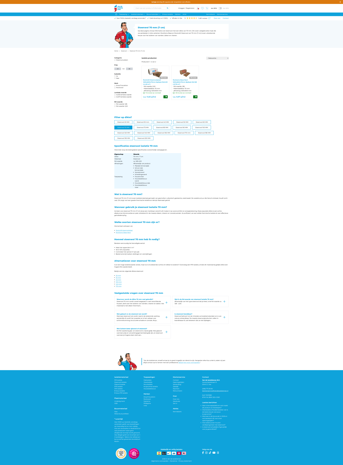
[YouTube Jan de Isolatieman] (213, 452)
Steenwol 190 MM (123, 138)
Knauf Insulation (122, 85)
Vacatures (176, 401)
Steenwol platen (122, 60)
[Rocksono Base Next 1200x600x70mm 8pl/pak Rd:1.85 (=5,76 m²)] (185, 73)
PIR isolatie (118, 380)
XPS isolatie (118, 389)
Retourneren (177, 391)
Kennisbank (210, 14)
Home (116, 51)
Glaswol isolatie (119, 384)
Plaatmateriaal (120, 398)
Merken (178, 14)
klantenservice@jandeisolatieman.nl (215, 391)
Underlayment (119, 401)
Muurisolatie (148, 384)
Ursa (145, 405)
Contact (226, 18)
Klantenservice (222, 14)
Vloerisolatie (148, 382)
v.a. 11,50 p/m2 (149, 97)
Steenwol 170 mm (184, 133)
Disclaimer (173, 461)
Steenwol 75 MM (143, 127)
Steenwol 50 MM (182, 122)
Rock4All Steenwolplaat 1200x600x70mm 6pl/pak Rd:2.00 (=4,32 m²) (155, 82)
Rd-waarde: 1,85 (121, 104)
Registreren (190, 8)
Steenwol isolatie (120, 382)
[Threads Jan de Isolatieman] (218, 452)
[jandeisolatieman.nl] (122, 8)
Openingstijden (178, 382)
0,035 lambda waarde (123, 95)
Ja (117, 76)
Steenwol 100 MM (201, 127)
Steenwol (124, 51)
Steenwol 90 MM (182, 127)
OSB (115, 403)
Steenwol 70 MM (123, 127)
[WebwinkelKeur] (134, 453)
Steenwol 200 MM (143, 138)
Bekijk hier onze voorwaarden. (189, 362)
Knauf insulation (149, 397)
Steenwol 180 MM (204, 133)
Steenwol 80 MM (162, 127)
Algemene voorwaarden (160, 461)
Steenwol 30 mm (143, 122)
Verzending (177, 384)
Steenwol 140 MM (143, 133)
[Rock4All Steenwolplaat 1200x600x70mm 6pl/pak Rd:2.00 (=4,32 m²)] (155, 73)
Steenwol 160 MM (164, 133)
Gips (115, 411)
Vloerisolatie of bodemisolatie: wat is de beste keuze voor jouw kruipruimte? (215, 412)
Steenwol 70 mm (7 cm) (137, 51)
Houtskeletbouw (150, 389)
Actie (184, 14)
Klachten (176, 389)
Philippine (147, 403)
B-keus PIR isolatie (121, 393)
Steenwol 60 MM (202, 122)
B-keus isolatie (167, 14)
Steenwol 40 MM (163, 122)
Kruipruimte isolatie (151, 386)
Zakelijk (175, 386)
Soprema (147, 401)
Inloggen (181, 8)
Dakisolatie (147, 380)
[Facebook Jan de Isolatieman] (203, 452)
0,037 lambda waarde (123, 97)
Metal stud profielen (121, 414)
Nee (117, 78)
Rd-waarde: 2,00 (122, 106)
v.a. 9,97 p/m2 (179, 97)
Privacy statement (185, 461)
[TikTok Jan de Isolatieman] (210, 452)
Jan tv (175, 403)
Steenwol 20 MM (123, 122)
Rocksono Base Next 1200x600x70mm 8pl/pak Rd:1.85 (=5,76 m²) (185, 82)
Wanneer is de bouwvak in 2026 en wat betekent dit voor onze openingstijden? (214, 418)
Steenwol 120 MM (123, 133)
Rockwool (119, 87)
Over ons (217, 18)
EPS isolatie (118, 386)
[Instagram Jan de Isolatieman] (206, 452)
